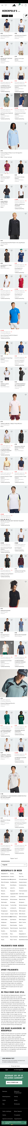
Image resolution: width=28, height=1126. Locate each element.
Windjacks (21, 902)
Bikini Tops (4, 888)
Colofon (4, 1100)
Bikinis (3, 885)
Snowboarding (22, 885)
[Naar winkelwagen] (25, 5)
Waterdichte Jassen (22, 899)
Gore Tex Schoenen (21, 876)
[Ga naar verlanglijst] (5, 5)
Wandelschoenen (23, 896)
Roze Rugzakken (13, 934)
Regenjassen (13, 922)
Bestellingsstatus (6, 1096)
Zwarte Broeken (21, 925)
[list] (11, 16)
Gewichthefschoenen (6, 916)
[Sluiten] (3, 1123)
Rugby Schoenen (21, 874)
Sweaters (21, 888)
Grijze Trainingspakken (5, 940)
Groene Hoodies (12, 874)
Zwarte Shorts (22, 928)
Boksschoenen (5, 896)
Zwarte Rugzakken (22, 931)
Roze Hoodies (13, 931)
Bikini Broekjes (5, 882)
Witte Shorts (22, 913)
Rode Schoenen (14, 928)
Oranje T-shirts (14, 913)
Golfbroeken (4, 919)
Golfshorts (3, 925)
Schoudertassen (23, 879)
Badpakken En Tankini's (4, 874)
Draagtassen (4, 911)
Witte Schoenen (23, 916)
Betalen (16, 1100)
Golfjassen (3, 922)
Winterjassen (22, 908)
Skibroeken (4, 902)
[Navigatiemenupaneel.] (2, 5)
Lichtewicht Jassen (13, 908)
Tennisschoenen (23, 891)
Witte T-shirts (22, 922)
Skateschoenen (23, 882)
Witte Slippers (22, 919)
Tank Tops (21, 893)
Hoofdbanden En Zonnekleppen (13, 882)
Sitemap (16, 1096)
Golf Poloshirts (5, 928)
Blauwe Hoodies (3, 891)
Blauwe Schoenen (3, 894)
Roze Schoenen (14, 936)
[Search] (22, 5)
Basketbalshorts (5, 876)
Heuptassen (13, 879)
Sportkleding (13, 916)
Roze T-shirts (13, 939)
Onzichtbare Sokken (13, 885)
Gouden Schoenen (3, 931)
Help (3, 1104)
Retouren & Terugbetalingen (17, 1092)
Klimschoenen (13, 899)
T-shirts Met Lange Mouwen (14, 905)
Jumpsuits (12, 896)
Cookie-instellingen (6, 1111)
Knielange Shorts (12, 902)
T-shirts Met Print (4, 934)
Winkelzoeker (17, 1104)
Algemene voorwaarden (7, 1118)
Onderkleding (13, 911)
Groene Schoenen (12, 876)
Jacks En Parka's (12, 888)
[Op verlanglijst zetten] (11, 21)
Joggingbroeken (14, 893)
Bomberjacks (4, 899)
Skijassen (12, 891)
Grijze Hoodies (4, 936)
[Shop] (14, 6)
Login (6, 1069)
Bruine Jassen (4, 905)
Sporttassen (13, 919)
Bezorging (4, 1091)
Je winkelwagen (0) (18, 1069)
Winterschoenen (23, 905)
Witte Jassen (22, 911)
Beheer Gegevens (18, 1111)
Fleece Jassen (4, 913)
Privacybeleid (17, 1115)
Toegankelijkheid (18, 1118)
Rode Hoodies (13, 925)
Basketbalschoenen (6, 879)
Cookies (4, 1115)
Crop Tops (3, 908)
